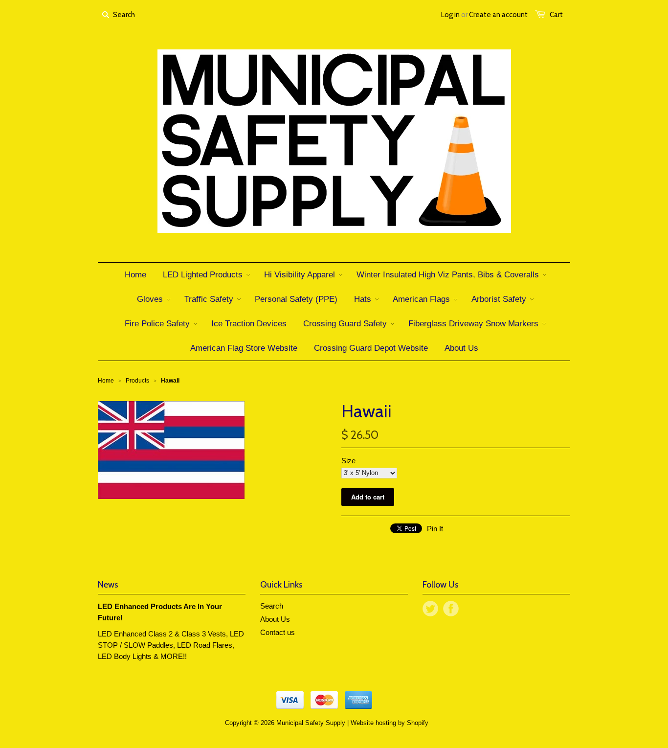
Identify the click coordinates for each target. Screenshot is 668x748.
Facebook (451, 608)
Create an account (498, 14)
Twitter (430, 608)
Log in (450, 14)
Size (348, 460)
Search (271, 606)
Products (137, 380)
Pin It (435, 528)
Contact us (277, 632)
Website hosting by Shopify (389, 722)
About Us (275, 619)
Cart (556, 14)
